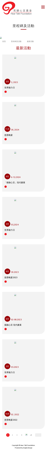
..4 (30, 435)
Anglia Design (27, 448)
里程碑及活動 (16, 41)
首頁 (4, 41)
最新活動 (30, 41)
